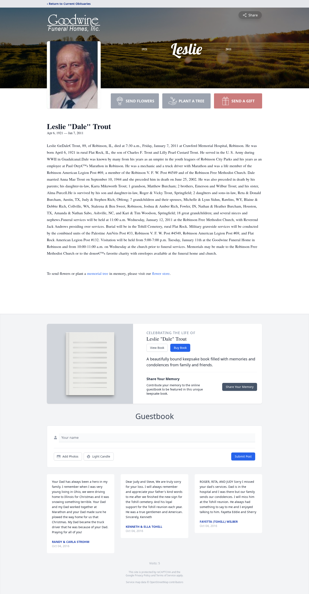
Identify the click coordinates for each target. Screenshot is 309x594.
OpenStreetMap (159, 582)
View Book (157, 348)
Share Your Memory (240, 387)
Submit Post (243, 456)
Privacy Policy (143, 575)
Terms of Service (166, 575)
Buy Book (180, 348)
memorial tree (97, 273)
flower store (161, 273)
